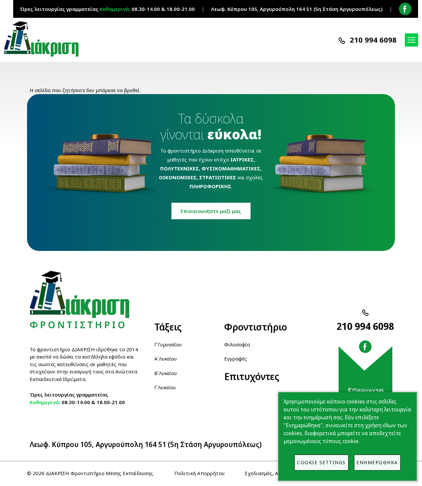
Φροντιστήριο (255, 327)
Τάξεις (168, 327)
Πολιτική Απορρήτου (199, 473)
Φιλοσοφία (237, 344)
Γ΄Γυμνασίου (168, 344)
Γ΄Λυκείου (165, 387)
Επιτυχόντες (251, 376)
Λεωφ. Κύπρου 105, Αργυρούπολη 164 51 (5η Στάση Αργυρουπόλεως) (146, 444)
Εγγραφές (235, 358)
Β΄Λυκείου (165, 373)
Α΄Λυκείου (165, 358)
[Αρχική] (44, 39)
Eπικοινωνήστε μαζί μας (211, 211)
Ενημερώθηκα (377, 462)
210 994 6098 (373, 40)
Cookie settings (321, 462)
